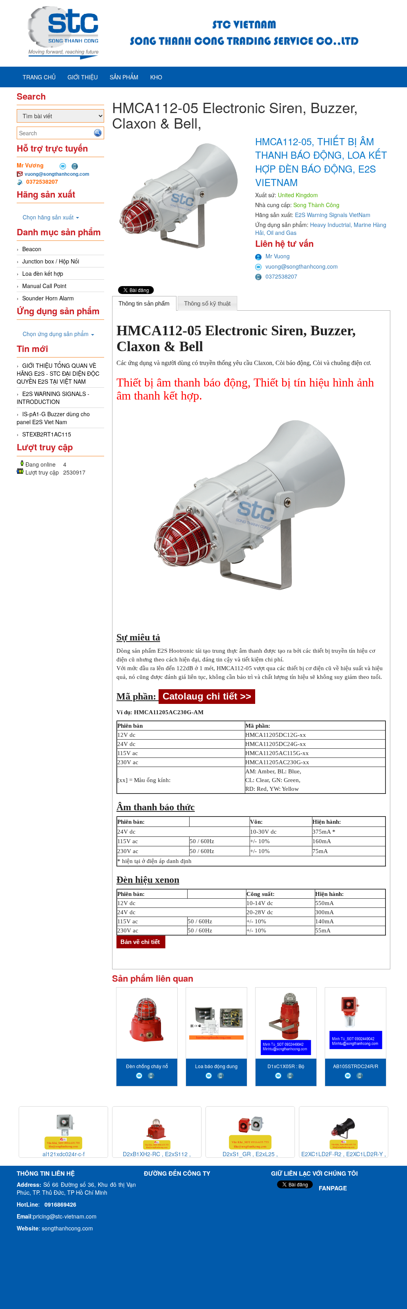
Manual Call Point (44, 286)
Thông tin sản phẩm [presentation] (144, 303)
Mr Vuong (278, 256)
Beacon (31, 249)
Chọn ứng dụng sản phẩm (56, 334)
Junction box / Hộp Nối (50, 261)
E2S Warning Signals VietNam (332, 215)
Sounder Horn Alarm (48, 298)
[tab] (144, 303)
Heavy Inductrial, (332, 225)
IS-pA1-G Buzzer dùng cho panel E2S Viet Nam (53, 418)
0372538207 (281, 276)
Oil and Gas (282, 232)
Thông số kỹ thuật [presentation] (207, 303)
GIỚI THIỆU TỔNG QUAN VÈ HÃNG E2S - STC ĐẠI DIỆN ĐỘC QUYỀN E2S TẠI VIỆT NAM (58, 373)
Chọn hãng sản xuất (49, 217)
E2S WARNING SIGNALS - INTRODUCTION (53, 398)
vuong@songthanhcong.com (57, 173)
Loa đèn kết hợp (42, 273)
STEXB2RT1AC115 (46, 434)
